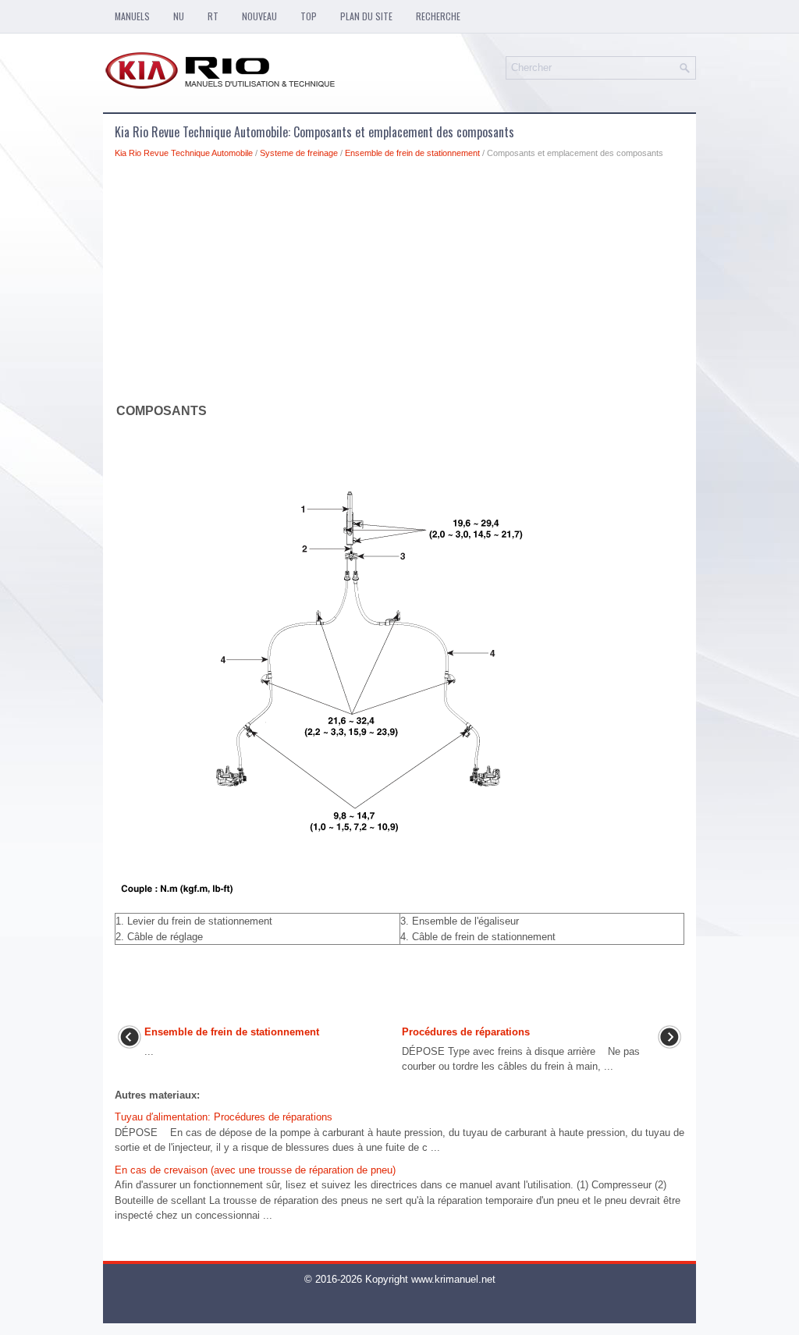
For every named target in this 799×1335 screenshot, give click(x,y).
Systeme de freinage (299, 153)
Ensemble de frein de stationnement (412, 153)
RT (213, 16)
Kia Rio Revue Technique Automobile (184, 153)
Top (308, 16)
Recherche (438, 16)
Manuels (132, 16)
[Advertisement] (399, 284)
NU (178, 16)
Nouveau (259, 16)
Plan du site (366, 16)
